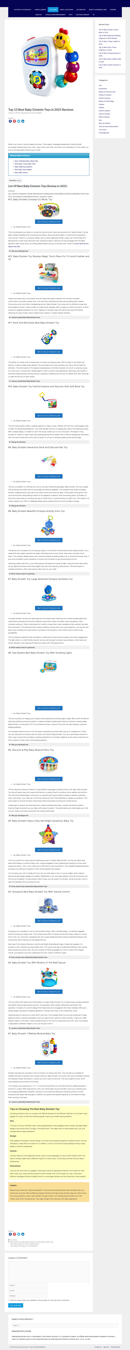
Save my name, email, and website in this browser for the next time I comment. (40, 1300)
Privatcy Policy (115, 1347)
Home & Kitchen (104, 114)
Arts (100, 85)
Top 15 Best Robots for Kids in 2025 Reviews (24, 1244)
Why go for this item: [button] (18, 442)
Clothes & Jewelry (82, 14)
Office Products (104, 117)
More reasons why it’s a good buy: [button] (23, 574)
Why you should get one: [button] (20, 251)
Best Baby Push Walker (23, 170)
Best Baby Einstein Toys (45, 1242)
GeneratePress (40, 1347)
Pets (70, 14)
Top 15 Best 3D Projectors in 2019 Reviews (24, 1246)
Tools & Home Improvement (55, 14)
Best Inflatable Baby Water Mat (26, 161)
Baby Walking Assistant (23, 167)
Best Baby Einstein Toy (29, 1242)
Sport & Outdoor (66, 9)
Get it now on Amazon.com (48, 222)
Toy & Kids (53, 9)
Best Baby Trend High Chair (25, 164)
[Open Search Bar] (93, 14)
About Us (106, 1347)
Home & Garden (40, 9)
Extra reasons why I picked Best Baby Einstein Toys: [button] (29, 886)
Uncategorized (104, 133)
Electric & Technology (22, 9)
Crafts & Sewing (104, 98)
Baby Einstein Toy (16, 1242)
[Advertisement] (48, 135)
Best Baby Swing (21, 172)
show (18, 180)
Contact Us (98, 1347)
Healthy (39, 14)
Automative (81, 9)
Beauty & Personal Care (98, 9)
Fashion (113, 9)
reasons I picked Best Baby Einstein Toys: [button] (25, 317)
